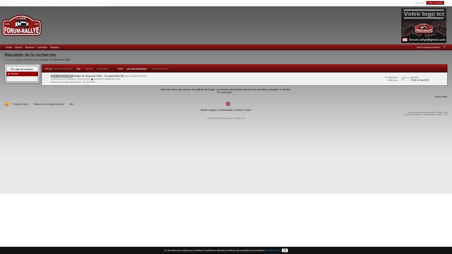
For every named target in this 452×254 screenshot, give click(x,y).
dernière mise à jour (63, 69)
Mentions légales (209, 110)
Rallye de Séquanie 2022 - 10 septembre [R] (99, 75)
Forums (18, 47)
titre (78, 69)
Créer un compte (435, 3)
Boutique (54, 47)
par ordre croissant (160, 69)
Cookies (238, 110)
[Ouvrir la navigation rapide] (444, 47)
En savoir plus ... (226, 92)
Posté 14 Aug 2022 (420, 80)
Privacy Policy (441, 97)
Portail (9, 47)
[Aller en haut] (228, 104)
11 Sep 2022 (89, 82)
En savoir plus (272, 250)
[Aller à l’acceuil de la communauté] (21, 23)
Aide (71, 104)
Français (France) (21, 104)
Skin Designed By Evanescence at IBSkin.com (226, 118)
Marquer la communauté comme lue (49, 104)
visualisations (102, 69)
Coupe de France (138, 76)
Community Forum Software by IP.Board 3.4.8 (427, 112)
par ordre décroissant (137, 69)
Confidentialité (226, 110)
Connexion (419, 3)
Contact (247, 110)
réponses (89, 69)
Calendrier (42, 47)
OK (285, 250)
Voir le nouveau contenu (428, 47)
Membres (29, 47)
